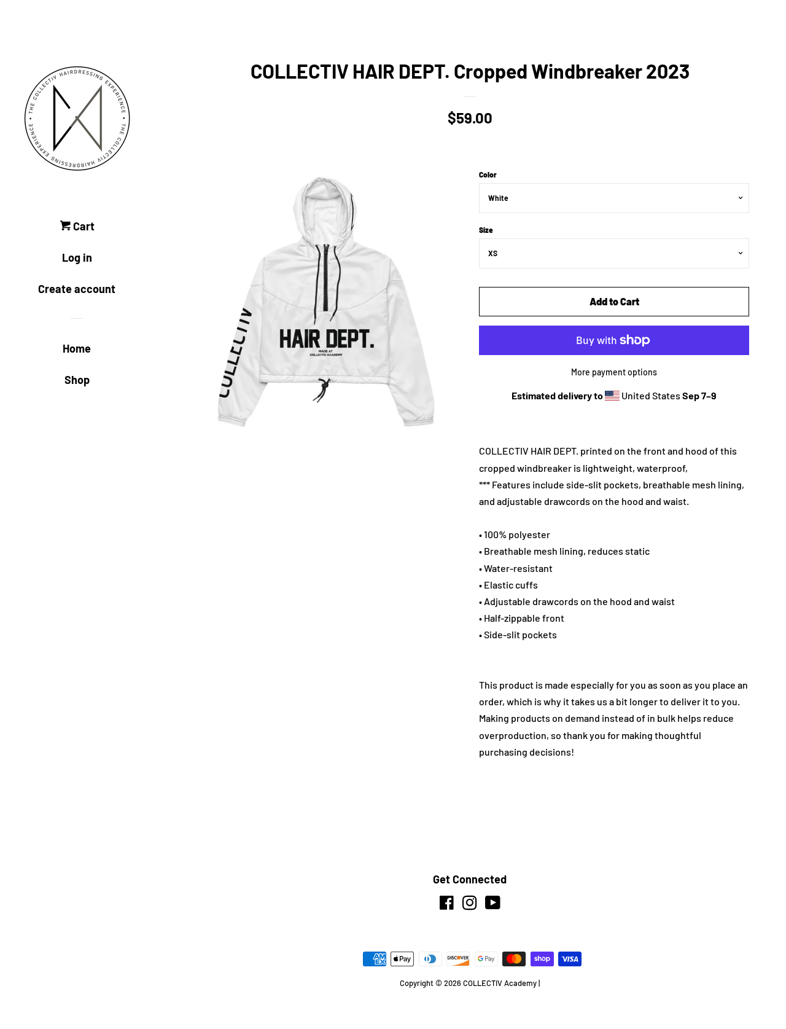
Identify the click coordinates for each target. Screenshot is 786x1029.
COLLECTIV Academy (500, 983)
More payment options (614, 372)
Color (488, 174)
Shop (77, 379)
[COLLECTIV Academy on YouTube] (492, 904)
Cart (83, 226)
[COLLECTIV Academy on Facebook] (446, 904)
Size (486, 229)
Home (77, 348)
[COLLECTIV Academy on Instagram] (469, 904)
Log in (77, 257)
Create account (76, 288)
